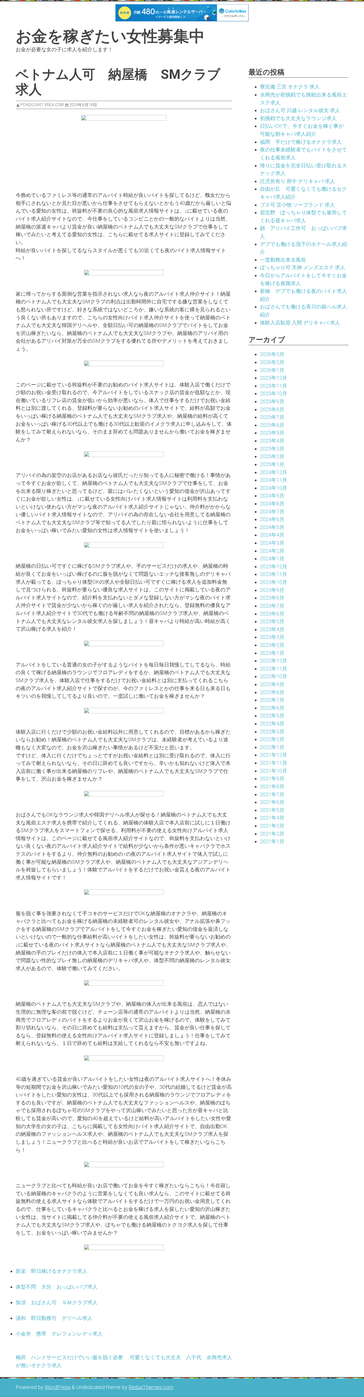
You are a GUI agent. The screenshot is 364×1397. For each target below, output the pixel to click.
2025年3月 (272, 449)
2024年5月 (272, 527)
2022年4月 (272, 724)
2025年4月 (272, 441)
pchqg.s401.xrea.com (42, 104)
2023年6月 (272, 614)
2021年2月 (272, 834)
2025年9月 (272, 401)
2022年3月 (272, 731)
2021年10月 (273, 771)
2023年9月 (272, 590)
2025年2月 (272, 456)
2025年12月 (273, 378)
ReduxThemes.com (151, 1387)
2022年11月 (273, 669)
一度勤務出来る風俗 (283, 260)
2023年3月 (272, 637)
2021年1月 (272, 841)
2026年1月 (272, 370)
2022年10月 (273, 676)
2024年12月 (273, 472)
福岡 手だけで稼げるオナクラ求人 (301, 142)
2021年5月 (272, 810)
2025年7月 (272, 417)
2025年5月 (272, 433)
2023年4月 (272, 629)
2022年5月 (272, 716)
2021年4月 (272, 818)
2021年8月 (272, 786)
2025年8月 (272, 409)
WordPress (58, 1387)
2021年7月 (272, 794)
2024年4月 (272, 535)
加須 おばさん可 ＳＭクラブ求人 (57, 1302)
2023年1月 (272, 653)
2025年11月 (273, 386)
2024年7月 (272, 512)
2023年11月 (273, 574)
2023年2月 (272, 645)
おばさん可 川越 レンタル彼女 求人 (300, 110)
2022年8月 (272, 692)
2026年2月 (272, 362)
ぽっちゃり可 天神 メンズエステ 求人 (302, 267)
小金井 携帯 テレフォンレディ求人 (59, 1334)
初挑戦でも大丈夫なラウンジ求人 (298, 118)
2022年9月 (272, 684)
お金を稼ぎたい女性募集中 (110, 36)
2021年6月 (272, 802)
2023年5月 (272, 621)
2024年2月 (272, 551)
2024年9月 (272, 496)
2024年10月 (273, 488)
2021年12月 (273, 755)
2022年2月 (272, 739)
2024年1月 (272, 558)
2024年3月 (272, 543)
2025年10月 (273, 393)
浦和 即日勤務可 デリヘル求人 (54, 1318)
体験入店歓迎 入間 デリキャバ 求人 (300, 323)
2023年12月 (273, 566)
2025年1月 (272, 464)
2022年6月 (272, 708)
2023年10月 (273, 582)
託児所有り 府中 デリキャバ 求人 (297, 181)
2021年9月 (272, 778)
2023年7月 (272, 606)
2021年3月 (272, 826)
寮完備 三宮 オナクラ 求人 (290, 87)
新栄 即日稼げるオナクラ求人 (51, 1271)
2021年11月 (273, 763)
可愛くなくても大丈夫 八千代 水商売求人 (181, 1357)
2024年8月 (272, 504)
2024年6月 (272, 519)
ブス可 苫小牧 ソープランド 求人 (297, 205)
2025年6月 (272, 425)
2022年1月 (272, 747)
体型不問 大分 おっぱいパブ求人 (57, 1287)
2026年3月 (272, 354)
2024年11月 (273, 480)
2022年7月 (272, 700)
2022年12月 (273, 661)
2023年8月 (272, 598)
